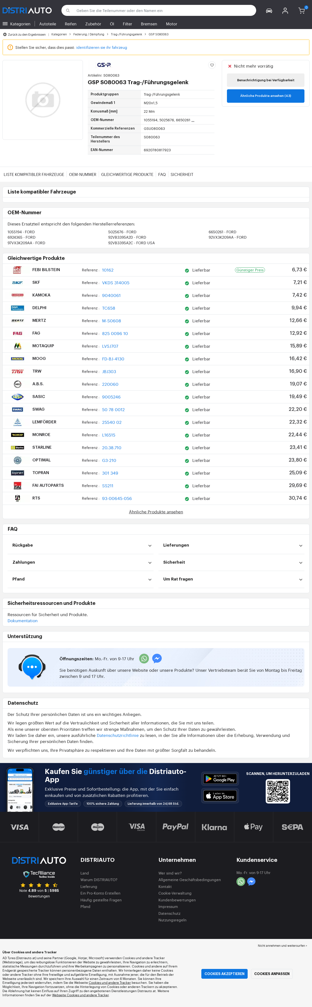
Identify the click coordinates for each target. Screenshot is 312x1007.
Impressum (168, 906)
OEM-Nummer (82, 174)
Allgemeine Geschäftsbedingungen (189, 879)
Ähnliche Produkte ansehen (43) (265, 95)
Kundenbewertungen (177, 899)
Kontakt (165, 886)
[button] (269, 10)
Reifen (71, 23)
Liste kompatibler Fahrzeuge (34, 174)
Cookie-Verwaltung (175, 892)
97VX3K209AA (26, 242)
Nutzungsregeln (172, 919)
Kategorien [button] (20, 23)
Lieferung (88, 886)
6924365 (22, 237)
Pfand (85, 906)
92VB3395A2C (131, 242)
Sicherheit (182, 174)
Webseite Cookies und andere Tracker (80, 995)
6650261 (222, 231)
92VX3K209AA (228, 237)
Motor (171, 23)
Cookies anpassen (272, 974)
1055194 (21, 231)
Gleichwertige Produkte (127, 174)
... (192, 120)
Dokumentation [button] (23, 620)
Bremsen (149, 23)
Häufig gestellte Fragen (101, 899)
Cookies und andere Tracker (110, 982)
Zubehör (93, 23)
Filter (127, 23)
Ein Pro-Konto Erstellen (100, 892)
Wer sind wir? (170, 872)
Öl (112, 23)
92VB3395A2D (127, 237)
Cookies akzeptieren (224, 974)
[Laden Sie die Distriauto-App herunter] (220, 779)
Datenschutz (169, 913)
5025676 (122, 231)
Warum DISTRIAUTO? (98, 879)
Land (84, 872)
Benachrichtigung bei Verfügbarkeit (265, 80)
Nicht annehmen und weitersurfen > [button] (282, 945)
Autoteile (47, 23)
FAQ (162, 174)
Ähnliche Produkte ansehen (156, 511)
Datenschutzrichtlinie (118, 735)
